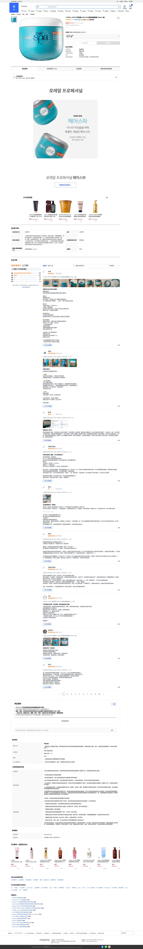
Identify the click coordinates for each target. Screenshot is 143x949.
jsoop (79, 887)
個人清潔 (19, 14)
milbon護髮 (114, 887)
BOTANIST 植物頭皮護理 (17, 897)
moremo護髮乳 (44, 887)
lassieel (83, 887)
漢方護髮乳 (35, 880)
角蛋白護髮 (120, 887)
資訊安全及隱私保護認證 (81, 933)
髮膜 (41, 880)
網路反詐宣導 (101, 933)
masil (126, 887)
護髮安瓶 (74, 887)
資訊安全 (72, 933)
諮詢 (114, 704)
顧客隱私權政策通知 (56, 933)
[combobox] (114, 265)
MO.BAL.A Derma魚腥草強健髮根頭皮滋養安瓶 (22, 902)
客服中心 (126, 1)
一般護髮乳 (32, 14)
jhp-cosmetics (29, 887)
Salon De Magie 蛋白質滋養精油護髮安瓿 (21, 922)
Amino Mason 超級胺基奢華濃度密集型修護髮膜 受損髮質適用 (26, 904)
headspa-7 (67, 887)
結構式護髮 (61, 887)
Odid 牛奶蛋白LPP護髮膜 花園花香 (20, 916)
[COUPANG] (44, 940)
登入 (118, 1)
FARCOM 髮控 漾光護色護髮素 (19, 924)
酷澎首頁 (13, 14)
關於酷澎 (10, 933)
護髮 (27, 14)
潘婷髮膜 (25, 890)
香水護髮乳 (21, 880)
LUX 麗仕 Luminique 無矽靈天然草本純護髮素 (22, 910)
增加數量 (71, 44)
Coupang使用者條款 (29, 933)
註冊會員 (121, 1)
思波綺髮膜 (36, 887)
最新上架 (50, 265)
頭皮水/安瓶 (46, 880)
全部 (38, 6)
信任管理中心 (47, 933)
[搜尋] (119, 7)
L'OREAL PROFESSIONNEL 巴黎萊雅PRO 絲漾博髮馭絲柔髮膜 (26, 908)
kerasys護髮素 (99, 887)
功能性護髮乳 (14, 880)
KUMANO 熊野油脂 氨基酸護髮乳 (19, 918)
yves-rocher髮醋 (91, 887)
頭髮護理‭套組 (60, 880)
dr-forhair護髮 (14, 890)
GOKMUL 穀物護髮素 (17, 920)
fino (12, 887)
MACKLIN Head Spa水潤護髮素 (19, 899)
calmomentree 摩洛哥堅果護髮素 (19, 926)
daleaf (50, 887)
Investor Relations (18, 933)
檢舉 (112, 730)
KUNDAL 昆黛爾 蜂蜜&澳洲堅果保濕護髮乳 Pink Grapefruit (25, 914)
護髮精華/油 (53, 880)
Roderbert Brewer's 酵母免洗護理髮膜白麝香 (22, 906)
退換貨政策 (38, 933)
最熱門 (45, 265)
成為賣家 (131, 1)
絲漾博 (15, 887)
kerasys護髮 (22, 887)
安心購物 (66, 933)
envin (20, 890)
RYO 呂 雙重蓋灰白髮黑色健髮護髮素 (20, 912)
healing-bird (107, 887)
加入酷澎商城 (93, 933)
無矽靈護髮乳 (28, 880)
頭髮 (23, 14)
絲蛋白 (55, 887)
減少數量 (71, 42)
